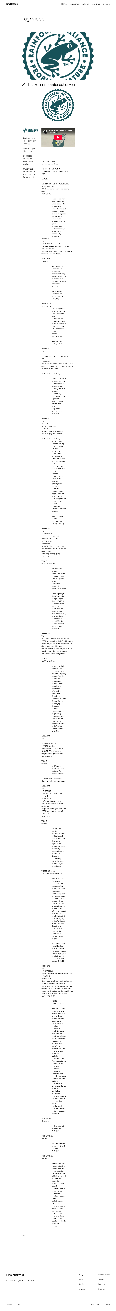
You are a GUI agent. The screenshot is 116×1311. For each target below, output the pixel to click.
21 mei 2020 (26, 1236)
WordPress (106, 1304)
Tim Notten (12, 3)
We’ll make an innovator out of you (48, 85)
